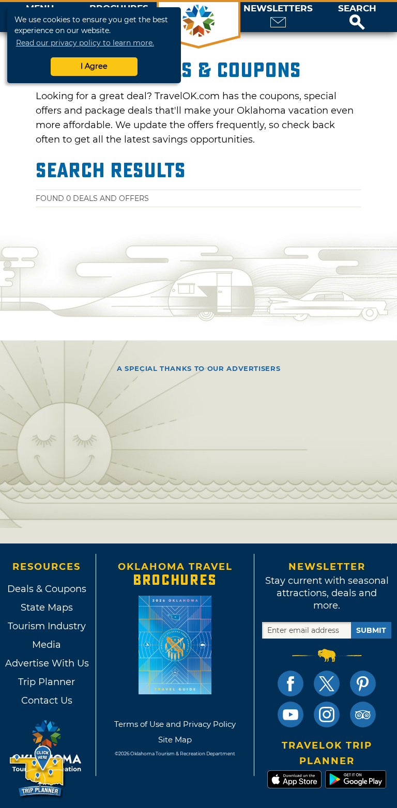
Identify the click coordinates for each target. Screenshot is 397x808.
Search (357, 8)
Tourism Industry (47, 626)
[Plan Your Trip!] (37, 771)
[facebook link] (290, 683)
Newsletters (278, 8)
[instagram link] (327, 714)
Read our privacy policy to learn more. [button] (85, 43)
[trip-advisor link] (363, 714)
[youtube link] (290, 714)
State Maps (47, 607)
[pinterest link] (363, 683)
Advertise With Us (46, 663)
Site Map (175, 739)
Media (46, 644)
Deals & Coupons (46, 589)
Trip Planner (46, 682)
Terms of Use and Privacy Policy (175, 724)
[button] (357, 17)
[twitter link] (327, 683)
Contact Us (46, 700)
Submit (371, 630)
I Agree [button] (94, 66)
